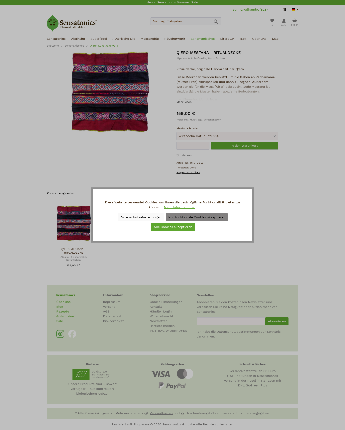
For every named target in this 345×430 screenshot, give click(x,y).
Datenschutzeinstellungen (140, 217)
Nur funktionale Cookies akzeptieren (196, 217)
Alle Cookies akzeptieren (173, 227)
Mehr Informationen (179, 207)
